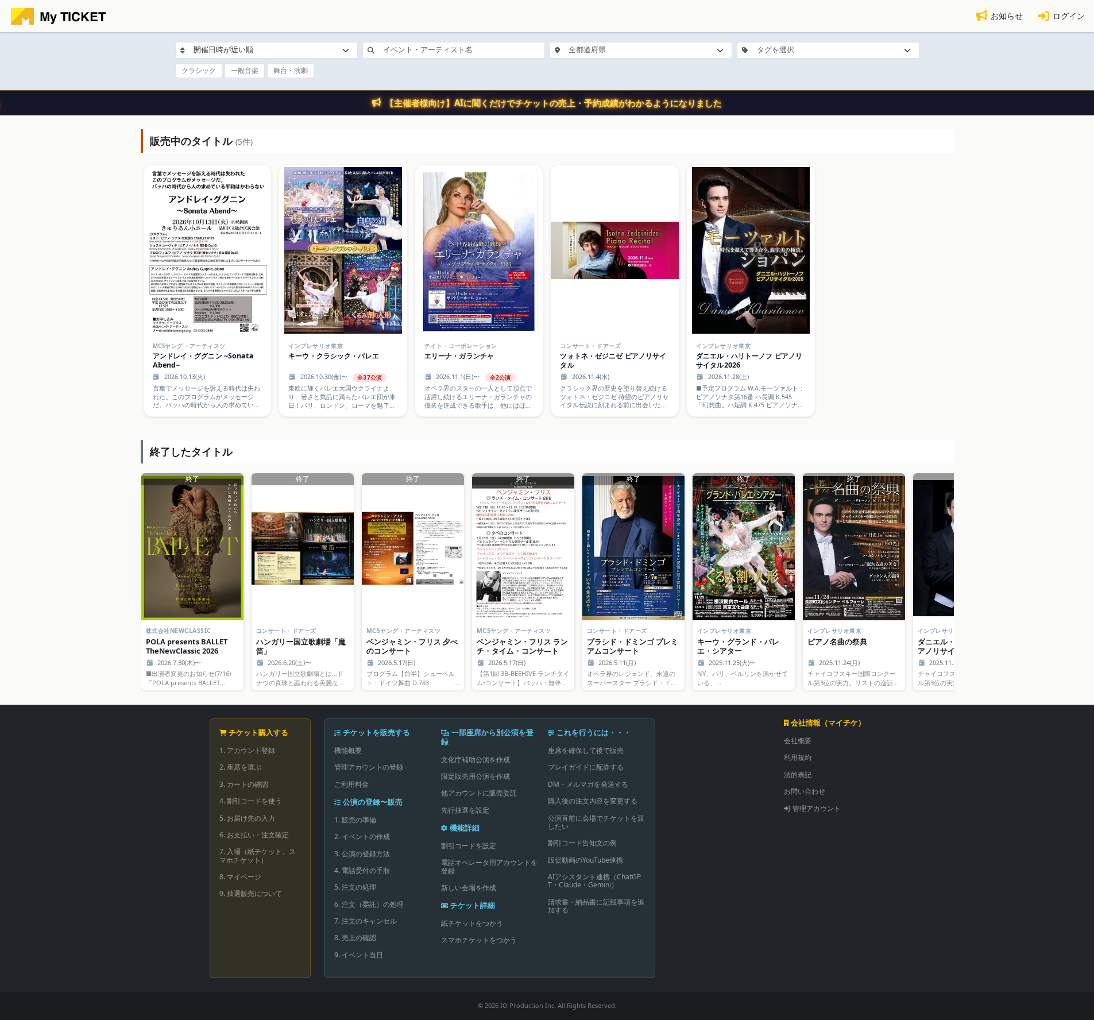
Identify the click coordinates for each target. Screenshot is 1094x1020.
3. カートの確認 (243, 784)
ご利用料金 (351, 784)
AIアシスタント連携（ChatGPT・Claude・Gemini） (594, 881)
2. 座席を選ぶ (240, 767)
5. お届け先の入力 (247, 818)
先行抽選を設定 (465, 810)
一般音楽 (244, 70)
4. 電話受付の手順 (362, 870)
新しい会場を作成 (468, 887)
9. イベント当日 (358, 955)
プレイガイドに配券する (586, 767)
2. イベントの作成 (362, 836)
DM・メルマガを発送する (588, 784)
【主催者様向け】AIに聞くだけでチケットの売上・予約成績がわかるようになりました (553, 103)
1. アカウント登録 (247, 750)
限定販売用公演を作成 (475, 776)
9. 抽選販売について (250, 893)
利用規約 (797, 757)
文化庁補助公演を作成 (475, 759)
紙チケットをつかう (472, 923)
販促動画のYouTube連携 (585, 860)
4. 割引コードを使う (250, 801)
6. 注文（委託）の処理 (369, 904)
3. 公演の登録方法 (362, 854)
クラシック (198, 70)
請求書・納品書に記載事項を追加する (596, 906)
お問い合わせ (804, 791)
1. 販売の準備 (355, 820)
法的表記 (797, 774)
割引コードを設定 (468, 846)
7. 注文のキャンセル (365, 921)
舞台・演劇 (290, 70)
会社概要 (797, 740)
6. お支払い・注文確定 (254, 835)
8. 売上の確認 (355, 937)
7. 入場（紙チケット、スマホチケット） (257, 855)
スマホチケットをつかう (479, 940)
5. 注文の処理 (355, 887)
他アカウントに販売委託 (479, 793)
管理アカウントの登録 (368, 767)
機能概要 (348, 750)
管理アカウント (817, 808)
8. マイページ (240, 877)
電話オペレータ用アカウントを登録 (489, 866)
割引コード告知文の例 (582, 843)
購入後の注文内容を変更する (592, 801)
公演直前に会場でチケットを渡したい (596, 822)
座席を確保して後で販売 (586, 750)
